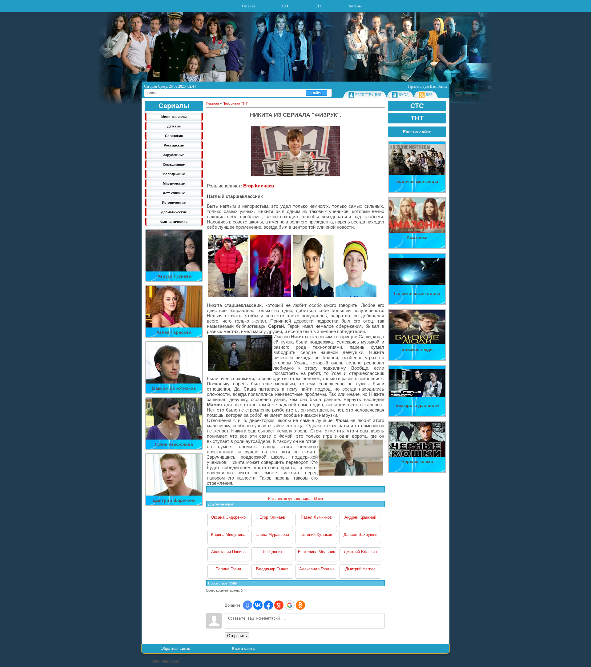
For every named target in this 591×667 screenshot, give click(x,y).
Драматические (174, 212)
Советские (174, 136)
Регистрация (368, 95)
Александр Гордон (316, 569)
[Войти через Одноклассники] (300, 605)
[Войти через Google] (290, 605)
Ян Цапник (272, 551)
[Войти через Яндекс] (278, 605)
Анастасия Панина (228, 551)
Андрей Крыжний (360, 517)
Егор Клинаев (258, 185)
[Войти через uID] (247, 605)
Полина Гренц (228, 569)
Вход (403, 95)
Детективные (174, 193)
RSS (429, 95)
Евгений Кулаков (316, 534)
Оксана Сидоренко (228, 517)
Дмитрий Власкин (360, 551)
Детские (174, 126)
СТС (319, 6)
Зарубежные (173, 155)
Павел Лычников (316, 517)
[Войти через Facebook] (268, 605)
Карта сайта (243, 648)
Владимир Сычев (272, 569)
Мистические (174, 183)
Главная (248, 6)
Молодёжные (174, 174)
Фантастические (173, 221)
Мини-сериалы (174, 117)
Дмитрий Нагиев (360, 569)
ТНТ (285, 6)
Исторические (174, 202)
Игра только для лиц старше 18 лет (295, 498)
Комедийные (174, 164)
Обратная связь (175, 648)
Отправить (237, 635)
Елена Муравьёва (272, 534)
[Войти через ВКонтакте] (258, 605)
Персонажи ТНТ (235, 103)
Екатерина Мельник (316, 551)
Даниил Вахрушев (360, 534)
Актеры (355, 6)
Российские (174, 145)
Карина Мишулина (228, 534)
